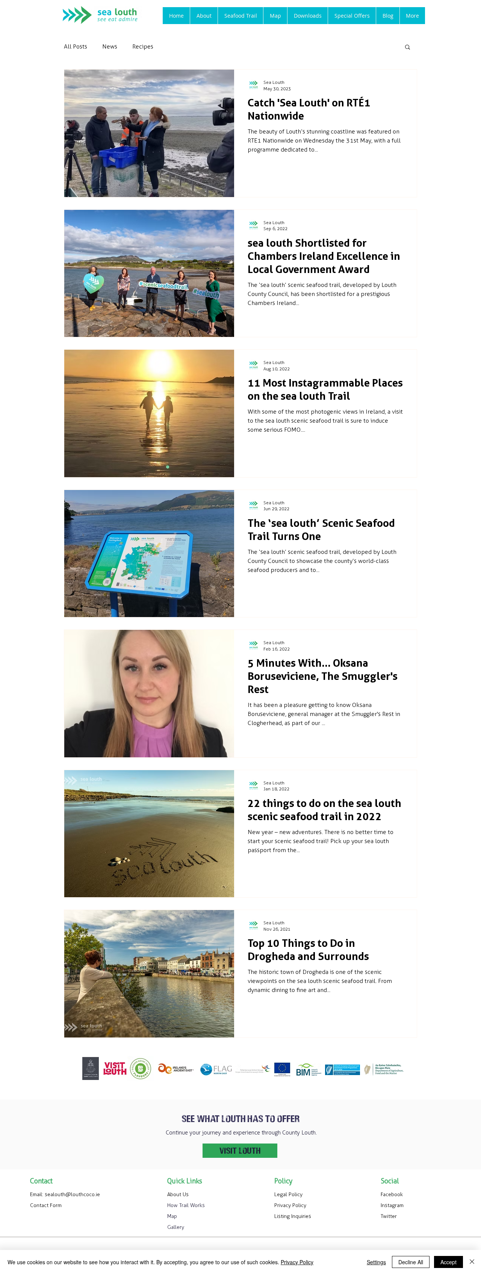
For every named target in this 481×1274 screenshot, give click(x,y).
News (109, 46)
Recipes (142, 46)
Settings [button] (376, 1262)
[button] (240, 15)
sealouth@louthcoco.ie (72, 1194)
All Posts (75, 46)
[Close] (471, 1262)
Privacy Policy (297, 1262)
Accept (448, 1262)
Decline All (410, 1262)
